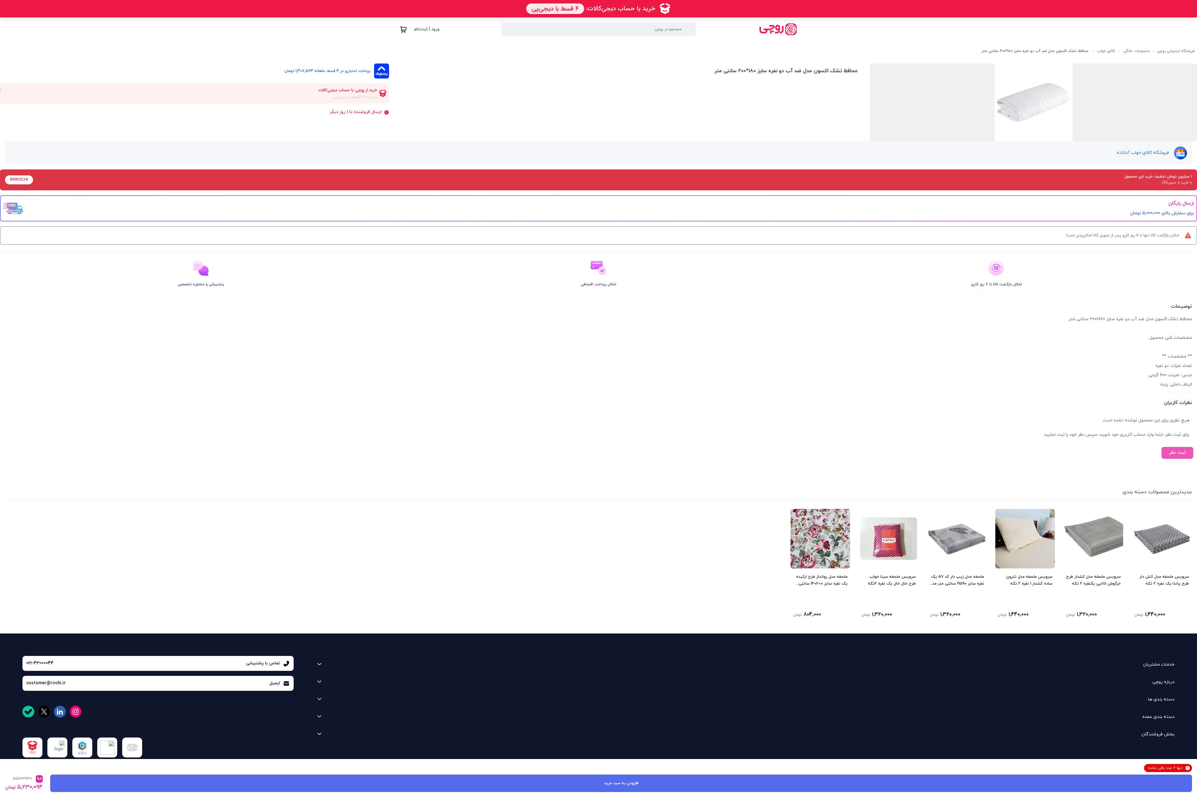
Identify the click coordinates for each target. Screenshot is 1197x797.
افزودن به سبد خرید (621, 783)
